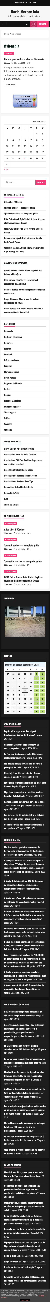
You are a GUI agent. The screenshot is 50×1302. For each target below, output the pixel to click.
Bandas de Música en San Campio (19, 1267)
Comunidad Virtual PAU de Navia (18, 487)
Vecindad (8, 424)
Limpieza (8, 366)
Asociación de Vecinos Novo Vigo (18, 481)
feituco (9, 533)
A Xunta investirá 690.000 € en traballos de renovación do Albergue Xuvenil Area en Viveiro (24, 989)
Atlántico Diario (12, 724)
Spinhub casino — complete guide (19, 207)
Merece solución (11, 371)
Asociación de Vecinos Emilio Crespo (20, 475)
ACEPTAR (25, 1300)
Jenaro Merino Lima (13, 270)
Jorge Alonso (10, 299)
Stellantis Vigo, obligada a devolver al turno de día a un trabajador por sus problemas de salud (24, 1206)
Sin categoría (10, 412)
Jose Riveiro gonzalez (13, 280)
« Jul (6, 169)
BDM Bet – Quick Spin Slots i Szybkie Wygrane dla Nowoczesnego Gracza (23, 578)
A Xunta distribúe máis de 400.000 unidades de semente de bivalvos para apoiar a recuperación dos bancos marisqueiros (24, 884)
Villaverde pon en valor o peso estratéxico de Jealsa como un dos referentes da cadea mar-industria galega (24, 932)
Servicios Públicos (12, 406)
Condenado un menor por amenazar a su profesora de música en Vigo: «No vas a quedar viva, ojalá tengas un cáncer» (22, 1189)
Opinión (7, 395)
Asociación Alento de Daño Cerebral (20, 454)
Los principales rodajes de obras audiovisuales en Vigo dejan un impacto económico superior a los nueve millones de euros (25, 1110)
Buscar (43, 24)
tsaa (8, 63)
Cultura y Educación (13, 337)
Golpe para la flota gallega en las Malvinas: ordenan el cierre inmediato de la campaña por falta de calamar (23, 1219)
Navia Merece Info (25, 11)
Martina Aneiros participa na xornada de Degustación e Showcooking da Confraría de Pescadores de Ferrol (24, 851)
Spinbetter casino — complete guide (21, 213)
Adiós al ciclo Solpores (14, 1255)
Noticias (7, 389)
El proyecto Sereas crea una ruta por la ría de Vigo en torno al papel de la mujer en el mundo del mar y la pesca (24, 1246)
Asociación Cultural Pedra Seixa (18, 469)
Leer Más (11, 85)
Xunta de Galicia (11, 504)
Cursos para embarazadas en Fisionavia (24, 59)
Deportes (8, 342)
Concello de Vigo (11, 493)
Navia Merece (10, 377)
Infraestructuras (11, 360)
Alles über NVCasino (13, 201)
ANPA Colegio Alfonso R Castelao (19, 448)
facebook (8, 354)
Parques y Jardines (12, 400)
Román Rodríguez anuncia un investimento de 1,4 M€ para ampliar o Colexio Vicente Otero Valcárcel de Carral (25, 945)
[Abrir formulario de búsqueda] (27, 24)
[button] (4, 24)
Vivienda (8, 429)
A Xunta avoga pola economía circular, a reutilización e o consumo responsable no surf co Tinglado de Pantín (25, 975)
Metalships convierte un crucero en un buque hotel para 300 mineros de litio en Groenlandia (24, 1126)
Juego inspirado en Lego (15, 1261)
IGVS (6, 498)
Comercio (9, 53)
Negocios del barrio (13, 383)
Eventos (7, 348)
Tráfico (7, 418)
